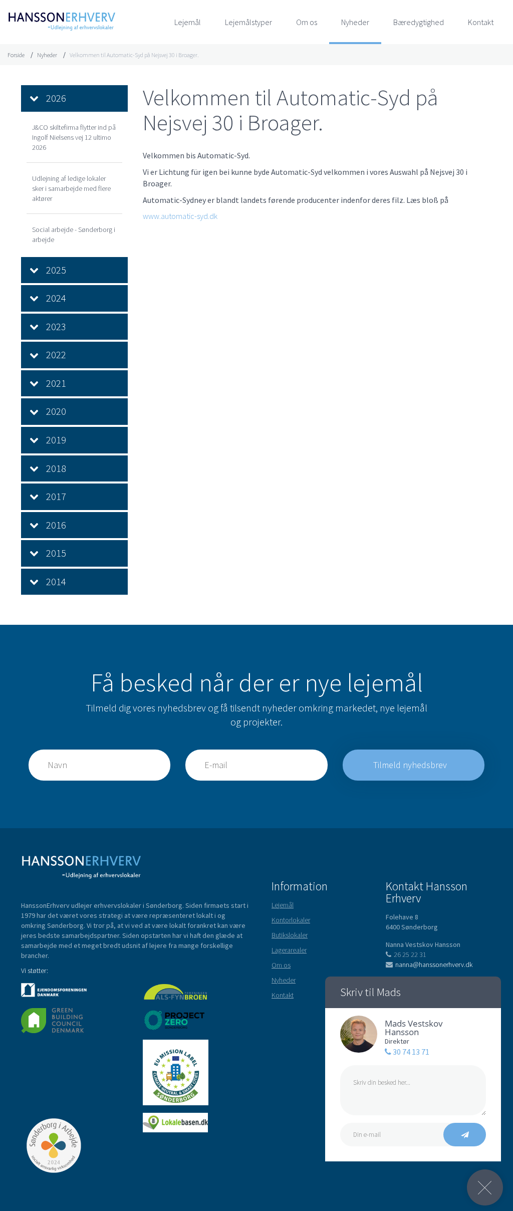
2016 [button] (56, 525)
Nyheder (355, 22)
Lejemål (187, 22)
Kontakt (480, 22)
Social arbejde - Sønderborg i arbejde (73, 234)
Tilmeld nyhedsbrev (411, 765)
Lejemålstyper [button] (248, 22)
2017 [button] (56, 496)
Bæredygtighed (418, 22)
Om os (306, 22)
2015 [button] (56, 553)
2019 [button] (56, 439)
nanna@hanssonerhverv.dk (433, 964)
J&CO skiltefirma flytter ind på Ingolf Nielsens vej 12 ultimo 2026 (74, 137)
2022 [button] (56, 354)
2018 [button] (56, 468)
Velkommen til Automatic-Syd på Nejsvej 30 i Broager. (134, 55)
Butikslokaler (290, 934)
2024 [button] (56, 298)
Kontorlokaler (291, 919)
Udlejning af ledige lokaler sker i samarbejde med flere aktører (71, 188)
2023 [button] (56, 326)
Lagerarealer (289, 949)
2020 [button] (56, 411)
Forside (16, 55)
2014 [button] (56, 581)
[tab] (74, 98)
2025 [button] (56, 270)
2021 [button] (56, 383)
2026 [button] (56, 98)
